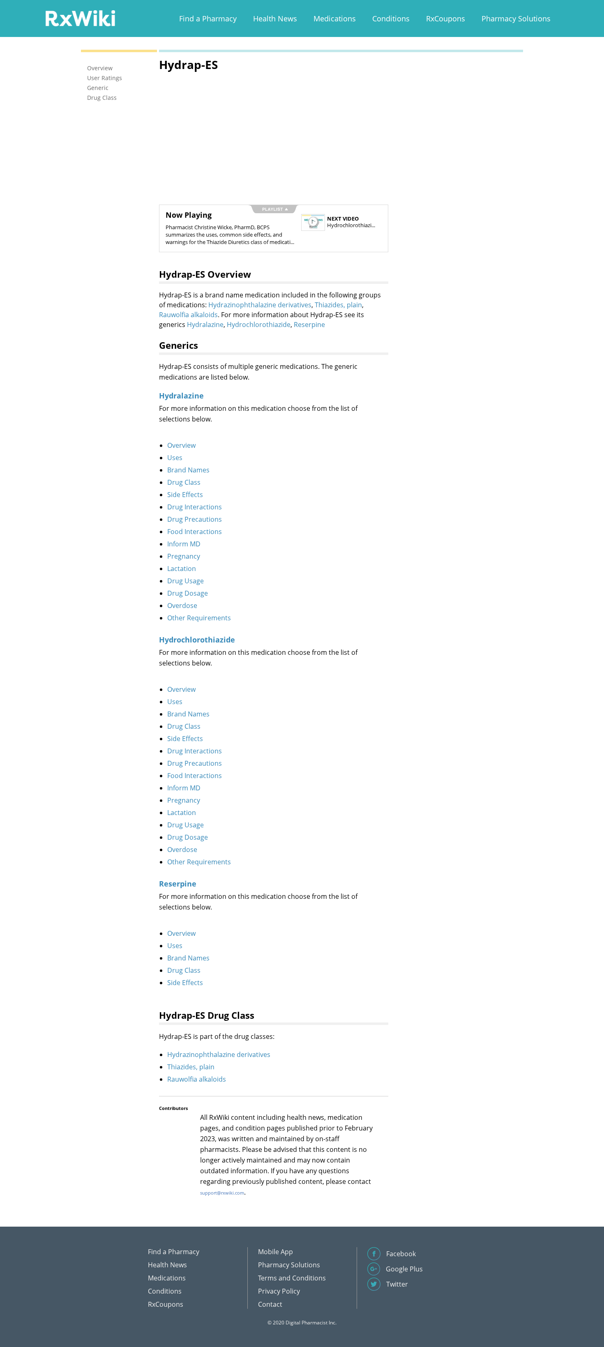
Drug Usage (185, 580)
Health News (275, 18)
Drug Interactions (194, 506)
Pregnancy (183, 556)
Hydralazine (205, 324)
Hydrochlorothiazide (258, 324)
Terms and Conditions (292, 1278)
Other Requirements (199, 617)
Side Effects (185, 494)
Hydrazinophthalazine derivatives (259, 304)
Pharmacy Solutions (516, 18)
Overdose (182, 605)
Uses (174, 457)
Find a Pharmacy (208, 18)
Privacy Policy (279, 1291)
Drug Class (184, 482)
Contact (270, 1304)
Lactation (181, 568)
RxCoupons (445, 18)
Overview (181, 445)
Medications (335, 18)
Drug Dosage (187, 593)
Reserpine (309, 324)
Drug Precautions (194, 519)
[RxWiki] (80, 17)
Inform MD (184, 543)
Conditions (391, 18)
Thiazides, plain (338, 304)
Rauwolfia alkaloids (188, 314)
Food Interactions (194, 531)
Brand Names (188, 469)
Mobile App (275, 1251)
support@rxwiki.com (222, 1193)
